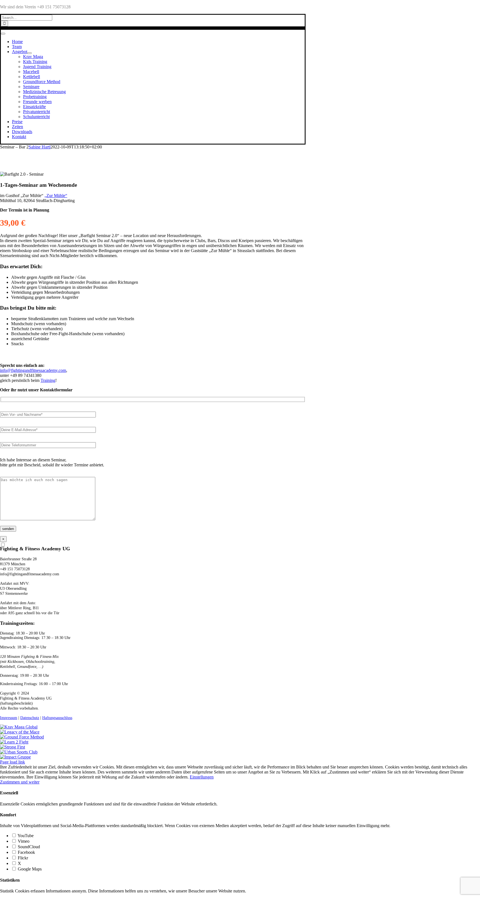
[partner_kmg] (19, 727)
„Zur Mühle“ (55, 195)
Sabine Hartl (40, 147)
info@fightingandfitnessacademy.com (33, 370)
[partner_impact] (15, 757)
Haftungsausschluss (57, 718)
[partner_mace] (19, 732)
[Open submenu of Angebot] (29, 53)
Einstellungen (202, 777)
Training (48, 380)
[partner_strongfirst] (12, 747)
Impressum (8, 718)
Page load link (12, 762)
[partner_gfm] (22, 737)
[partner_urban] (19, 752)
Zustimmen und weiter (19, 782)
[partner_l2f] (14, 742)
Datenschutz (29, 718)
